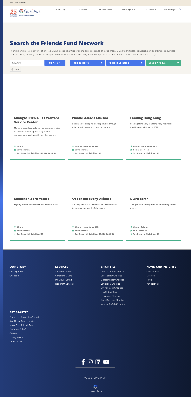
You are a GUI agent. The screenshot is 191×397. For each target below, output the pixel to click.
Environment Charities (112, 288)
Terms (99, 391)
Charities (108, 267)
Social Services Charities (112, 300)
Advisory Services (64, 271)
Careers (13, 333)
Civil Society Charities (111, 275)
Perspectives (153, 283)
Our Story (60, 9)
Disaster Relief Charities (112, 279)
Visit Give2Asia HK (18, 2)
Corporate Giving (63, 275)
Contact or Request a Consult (24, 317)
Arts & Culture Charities (112, 271)
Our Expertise (16, 271)
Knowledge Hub (128, 9)
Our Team (14, 275)
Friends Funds (105, 9)
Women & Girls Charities (113, 304)
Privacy (92, 391)
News (149, 279)
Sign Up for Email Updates (22, 321)
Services (83, 9)
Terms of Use (16, 341)
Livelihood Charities (110, 296)
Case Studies (153, 271)
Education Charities (110, 283)
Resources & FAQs (18, 329)
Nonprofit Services (64, 283)
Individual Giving (63, 279)
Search (55, 62)
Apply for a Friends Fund (22, 325)
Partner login (169, 9)
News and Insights (161, 267)
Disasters (151, 275)
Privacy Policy (16, 337)
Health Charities (109, 292)
